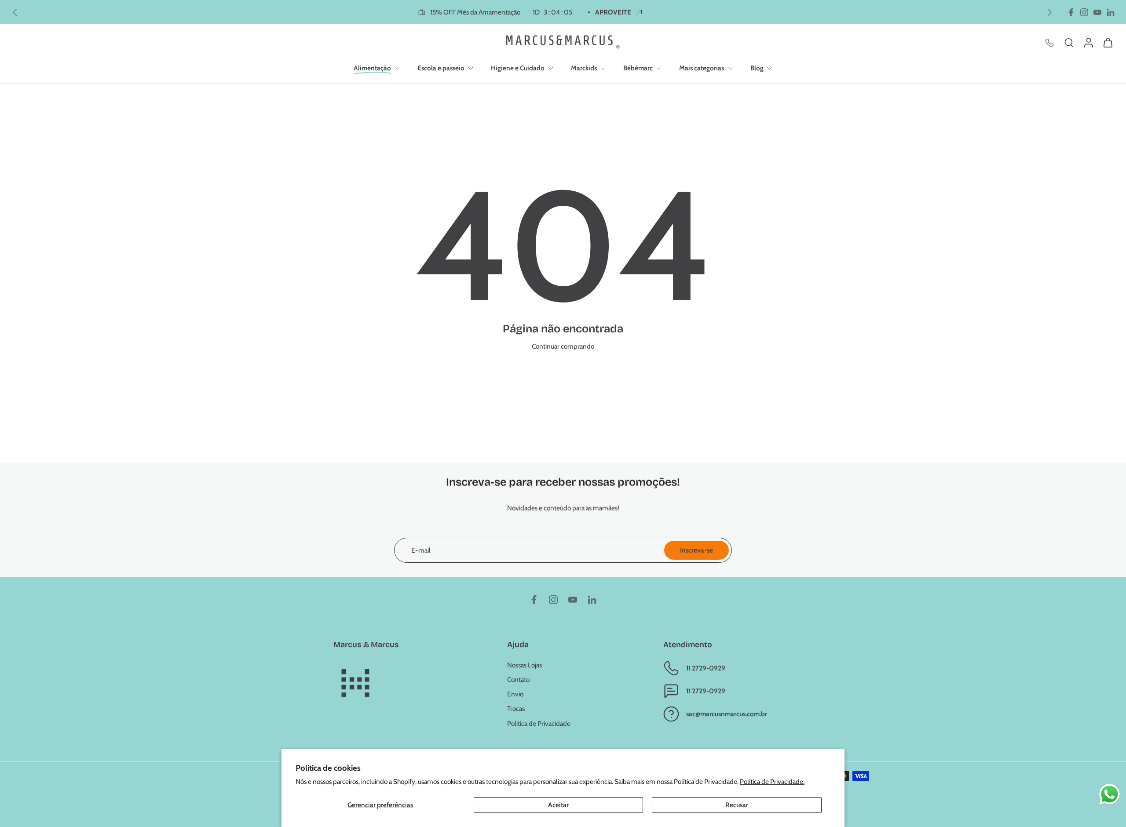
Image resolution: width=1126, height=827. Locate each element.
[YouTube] (1097, 12)
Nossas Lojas (524, 665)
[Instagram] (1084, 12)
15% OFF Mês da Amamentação (501, 12)
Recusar (736, 805)
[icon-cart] (1107, 42)
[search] (1068, 42)
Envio (515, 694)
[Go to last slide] (15, 12)
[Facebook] (1071, 12)
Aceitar (558, 805)
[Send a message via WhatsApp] (1109, 794)
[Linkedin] (1110, 12)
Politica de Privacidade (538, 723)
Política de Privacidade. (772, 781)
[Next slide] (1049, 12)
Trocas (516, 708)
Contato (518, 679)
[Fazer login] (1088, 42)
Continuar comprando (563, 346)
